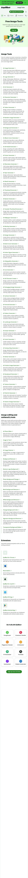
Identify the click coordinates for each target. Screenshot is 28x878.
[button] (25, 2)
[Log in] (26, 11)
